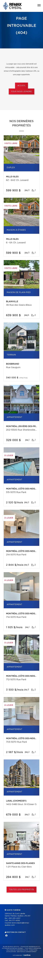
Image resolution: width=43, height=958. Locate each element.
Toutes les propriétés (21, 889)
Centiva (26, 955)
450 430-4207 (14, 918)
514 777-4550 (14, 920)
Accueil (21, 86)
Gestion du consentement (27, 951)
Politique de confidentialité (17, 950)
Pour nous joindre (21, 91)
